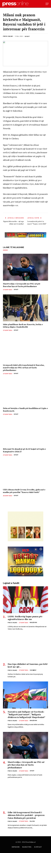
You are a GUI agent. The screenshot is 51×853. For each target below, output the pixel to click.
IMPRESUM (15, 847)
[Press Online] (16, 4)
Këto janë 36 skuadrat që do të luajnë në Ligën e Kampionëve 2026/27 (24, 450)
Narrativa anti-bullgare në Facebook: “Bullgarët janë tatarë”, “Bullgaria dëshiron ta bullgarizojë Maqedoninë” (26, 714)
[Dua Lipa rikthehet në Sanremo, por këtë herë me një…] (25, 647)
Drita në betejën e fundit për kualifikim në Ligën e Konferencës (25, 409)
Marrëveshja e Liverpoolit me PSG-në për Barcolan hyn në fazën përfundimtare (21, 285)
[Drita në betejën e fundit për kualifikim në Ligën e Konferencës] (25, 391)
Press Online (8, 36)
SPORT (27, 36)
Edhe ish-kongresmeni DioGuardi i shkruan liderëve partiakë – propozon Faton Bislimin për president (26, 815)
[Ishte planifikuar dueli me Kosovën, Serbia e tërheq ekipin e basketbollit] (25, 307)
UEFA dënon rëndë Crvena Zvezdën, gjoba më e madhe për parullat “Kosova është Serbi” (24, 491)
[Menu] (47, 4)
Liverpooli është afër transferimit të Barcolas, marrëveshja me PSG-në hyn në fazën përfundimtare (23, 368)
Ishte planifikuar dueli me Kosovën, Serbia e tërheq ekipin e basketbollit (23, 325)
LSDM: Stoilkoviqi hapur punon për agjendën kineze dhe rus (25, 618)
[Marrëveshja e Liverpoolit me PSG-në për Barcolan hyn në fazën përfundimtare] (25, 267)
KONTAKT (38, 847)
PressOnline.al (30, 842)
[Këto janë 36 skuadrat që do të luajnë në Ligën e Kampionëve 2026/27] (25, 432)
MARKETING (26, 847)
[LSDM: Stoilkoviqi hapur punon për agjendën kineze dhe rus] (25, 599)
